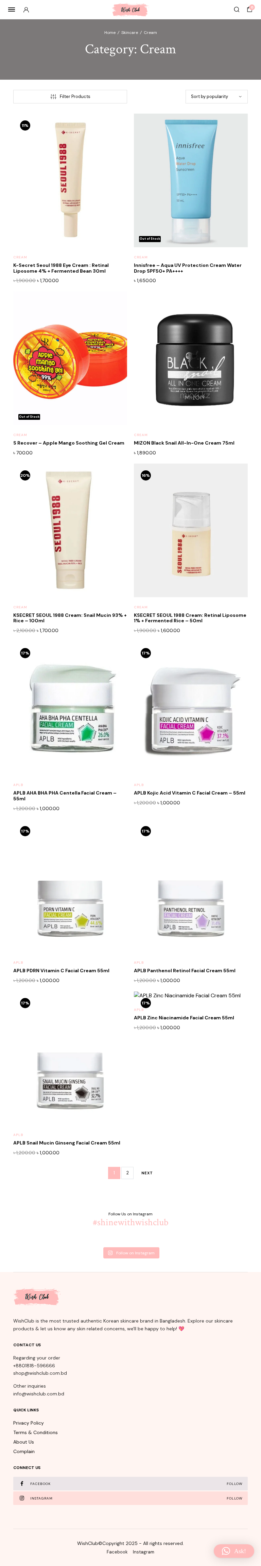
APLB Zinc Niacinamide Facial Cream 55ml (184, 1018)
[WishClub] (130, 9)
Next (147, 1173)
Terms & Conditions (35, 1432)
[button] (114, 140)
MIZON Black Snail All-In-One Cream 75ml (184, 443)
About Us (23, 1442)
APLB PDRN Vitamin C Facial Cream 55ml (61, 970)
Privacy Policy (28, 1423)
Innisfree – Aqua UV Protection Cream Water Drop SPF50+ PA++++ (188, 268)
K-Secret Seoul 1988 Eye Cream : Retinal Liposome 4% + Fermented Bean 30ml (61, 268)
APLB (18, 785)
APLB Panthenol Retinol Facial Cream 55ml (185, 970)
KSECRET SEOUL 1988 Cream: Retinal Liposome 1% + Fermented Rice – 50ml (190, 618)
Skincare (129, 32)
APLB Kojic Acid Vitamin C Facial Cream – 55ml (189, 793)
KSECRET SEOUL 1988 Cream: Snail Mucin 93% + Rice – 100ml (70, 618)
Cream (20, 257)
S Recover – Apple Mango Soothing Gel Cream (68, 443)
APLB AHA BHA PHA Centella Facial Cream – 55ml (65, 796)
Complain (24, 1451)
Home (110, 32)
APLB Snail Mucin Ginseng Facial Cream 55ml (66, 1143)
